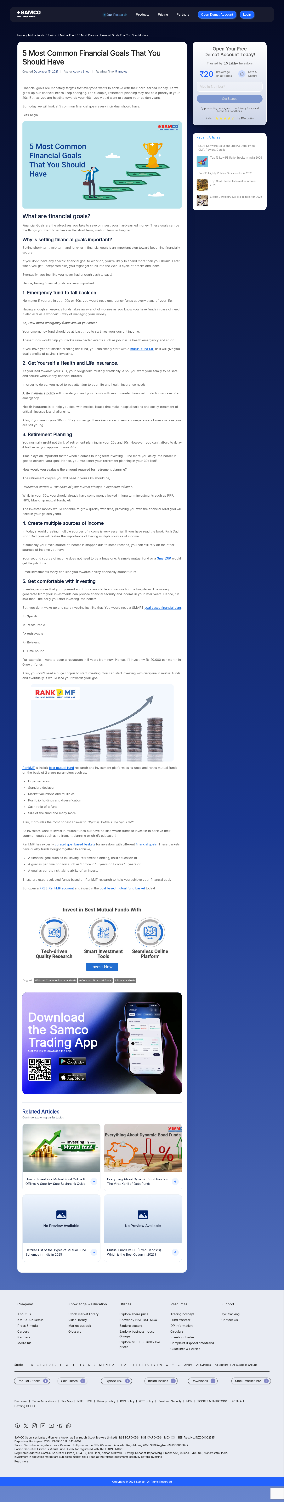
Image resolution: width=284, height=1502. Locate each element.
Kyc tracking (230, 1314)
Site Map (67, 1401)
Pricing (163, 14)
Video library (77, 1320)
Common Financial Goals (96, 980)
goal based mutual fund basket (122, 888)
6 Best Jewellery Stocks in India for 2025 (236, 196)
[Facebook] (17, 1427)
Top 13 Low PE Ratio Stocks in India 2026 (236, 157)
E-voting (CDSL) (24, 1406)
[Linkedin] (43, 1427)
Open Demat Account (217, 14)
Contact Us (229, 1320)
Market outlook (79, 1326)
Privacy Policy (246, 108)
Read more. (21, 1461)
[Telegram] (60, 1427)
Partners (183, 14)
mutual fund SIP (142, 349)
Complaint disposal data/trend (192, 1343)
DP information (181, 1326)
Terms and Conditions (229, 111)
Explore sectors (131, 1326)
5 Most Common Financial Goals (56, 980)
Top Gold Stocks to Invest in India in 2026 (233, 183)
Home (21, 35)
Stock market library (83, 1314)
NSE (80, 1401)
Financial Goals (126, 980)
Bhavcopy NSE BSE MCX (138, 1320)
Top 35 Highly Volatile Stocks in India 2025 (225, 173)
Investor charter (182, 1337)
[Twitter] (26, 1427)
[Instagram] (34, 1427)
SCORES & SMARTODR (212, 1401)
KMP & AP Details (30, 1320)
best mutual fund (61, 768)
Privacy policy (106, 1401)
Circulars (177, 1331)
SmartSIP (164, 558)
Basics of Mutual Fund (62, 35)
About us (24, 1314)
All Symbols (203, 1364)
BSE (90, 1401)
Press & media (27, 1326)
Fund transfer (180, 1320)
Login (247, 14)
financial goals (146, 844)
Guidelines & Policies (185, 1349)
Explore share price (133, 1314)
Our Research (117, 14)
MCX (189, 1401)
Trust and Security (170, 1401)
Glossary (74, 1331)
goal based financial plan (163, 607)
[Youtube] (51, 1427)
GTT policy (146, 1401)
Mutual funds (36, 35)
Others (188, 1364)
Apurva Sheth (81, 71)
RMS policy (127, 1401)
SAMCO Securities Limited (30, 1437)
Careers (23, 1331)
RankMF (28, 768)
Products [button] (142, 14)
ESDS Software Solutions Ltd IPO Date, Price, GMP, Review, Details (227, 147)
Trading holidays (182, 1314)
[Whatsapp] (68, 1427)
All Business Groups (244, 1364)
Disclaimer (20, 1401)
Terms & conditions (44, 1401)
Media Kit (24, 1343)
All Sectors (221, 1364)
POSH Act (238, 1401)
